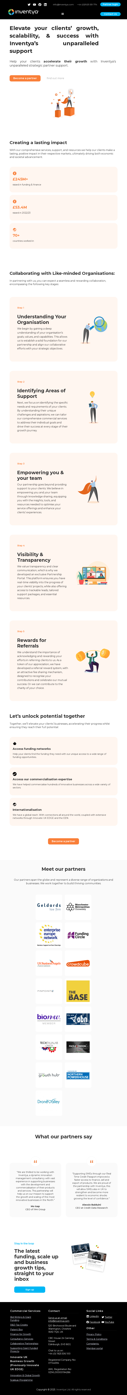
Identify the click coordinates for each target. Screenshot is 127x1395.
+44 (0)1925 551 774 (87, 4)
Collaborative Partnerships (24, 1343)
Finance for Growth (20, 1334)
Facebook (95, 1322)
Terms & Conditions (96, 1339)
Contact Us (110, 14)
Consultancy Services (21, 1338)
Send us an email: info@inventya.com (58, 1319)
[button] (62, 14)
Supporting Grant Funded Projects (24, 1350)
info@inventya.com (63, 4)
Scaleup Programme (21, 1380)
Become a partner (25, 78)
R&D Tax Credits (19, 1325)
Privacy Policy (93, 1334)
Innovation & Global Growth (25, 1375)
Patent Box (16, 1329)
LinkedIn (94, 1316)
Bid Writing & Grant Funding (20, 1319)
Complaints (92, 1343)
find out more (55, 78)
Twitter (108, 1317)
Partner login (110, 4)
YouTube (109, 1322)
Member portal (94, 1348)
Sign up (29, 1289)
